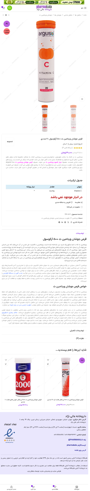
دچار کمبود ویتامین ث (54, 162)
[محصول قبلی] (8, 15)
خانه (84, 15)
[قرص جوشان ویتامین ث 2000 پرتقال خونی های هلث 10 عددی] (23, 377)
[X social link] (68, 222)
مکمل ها (78, 15)
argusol (10, 142)
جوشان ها (57, 15)
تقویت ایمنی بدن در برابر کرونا (20, 305)
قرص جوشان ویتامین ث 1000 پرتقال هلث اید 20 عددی (65, 400)
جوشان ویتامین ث (45, 15)
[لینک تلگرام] (59, 222)
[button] (48, 364)
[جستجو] (9, 8)
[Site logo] (44, 8)
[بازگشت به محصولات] (6, 15)
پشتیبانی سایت (45, 471)
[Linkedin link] (62, 222)
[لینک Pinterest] (65, 222)
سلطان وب (31, 471)
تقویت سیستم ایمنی (62, 218)
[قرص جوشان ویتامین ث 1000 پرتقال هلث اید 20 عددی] (65, 377)
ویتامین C (74, 218)
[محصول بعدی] (3, 15)
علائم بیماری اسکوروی (9, 312)
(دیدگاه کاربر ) (67, 148)
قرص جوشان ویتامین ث (23, 162)
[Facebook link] (71, 222)
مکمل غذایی (68, 15)
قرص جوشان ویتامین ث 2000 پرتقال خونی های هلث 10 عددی (23, 401)
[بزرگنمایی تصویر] (82, 99)
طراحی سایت (56, 471)
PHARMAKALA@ (75, 440)
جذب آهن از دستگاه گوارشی (12, 273)
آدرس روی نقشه (80, 450)
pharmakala (72, 445)
